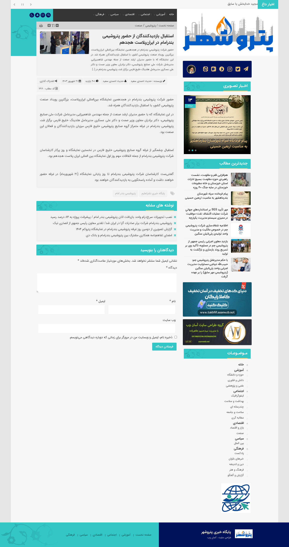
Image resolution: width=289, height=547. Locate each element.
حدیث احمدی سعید (113, 81)
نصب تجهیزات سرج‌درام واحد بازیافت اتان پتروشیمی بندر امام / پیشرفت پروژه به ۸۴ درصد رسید (111, 217)
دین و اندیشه (236, 464)
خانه (171, 14)
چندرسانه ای (237, 407)
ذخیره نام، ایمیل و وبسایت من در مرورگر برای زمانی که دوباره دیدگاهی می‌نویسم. (120, 337)
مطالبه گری (237, 418)
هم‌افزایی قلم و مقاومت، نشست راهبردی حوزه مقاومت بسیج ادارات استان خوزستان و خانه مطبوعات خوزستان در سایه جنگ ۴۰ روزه (208, 181)
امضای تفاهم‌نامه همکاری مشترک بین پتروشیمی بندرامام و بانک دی (129, 235)
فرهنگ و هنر (236, 470)
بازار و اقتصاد (237, 428)
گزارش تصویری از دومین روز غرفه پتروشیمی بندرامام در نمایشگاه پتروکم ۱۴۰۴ (124, 229)
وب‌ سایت (169, 320)
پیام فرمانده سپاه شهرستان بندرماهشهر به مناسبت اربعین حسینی (218, 143)
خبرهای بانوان (236, 459)
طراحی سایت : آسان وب (219, 537)
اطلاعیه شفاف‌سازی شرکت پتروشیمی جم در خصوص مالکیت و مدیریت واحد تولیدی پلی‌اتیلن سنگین (207, 229)
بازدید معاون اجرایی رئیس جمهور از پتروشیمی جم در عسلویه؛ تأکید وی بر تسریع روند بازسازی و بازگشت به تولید (206, 247)
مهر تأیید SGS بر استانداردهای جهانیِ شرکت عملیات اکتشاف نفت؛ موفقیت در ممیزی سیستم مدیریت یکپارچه (206, 213)
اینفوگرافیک (237, 396)
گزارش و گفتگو (236, 475)
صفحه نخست (143, 535)
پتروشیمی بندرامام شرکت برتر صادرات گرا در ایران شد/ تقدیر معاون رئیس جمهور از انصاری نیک (112, 223)
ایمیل (100, 301)
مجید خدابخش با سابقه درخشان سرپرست (230, 3)
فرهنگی (100, 14)
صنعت (138, 25)
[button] (195, 150)
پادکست (239, 453)
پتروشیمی (150, 25)
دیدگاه (171, 267)
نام (172, 301)
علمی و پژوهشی (235, 386)
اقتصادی (129, 14)
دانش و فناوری (236, 380)
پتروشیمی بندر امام (125, 193)
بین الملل (239, 443)
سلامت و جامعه (235, 412)
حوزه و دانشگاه (235, 375)
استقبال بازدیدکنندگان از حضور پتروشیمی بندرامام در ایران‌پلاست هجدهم (138, 39)
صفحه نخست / (165, 25)
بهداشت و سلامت (234, 401)
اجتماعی (145, 14)
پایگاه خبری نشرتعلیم (153, 193)
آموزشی (160, 14)
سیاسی (114, 14)
